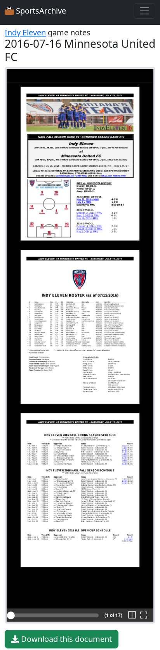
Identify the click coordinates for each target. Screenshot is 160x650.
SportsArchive (40, 10)
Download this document (65, 639)
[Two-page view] (132, 615)
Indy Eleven (25, 32)
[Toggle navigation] (144, 11)
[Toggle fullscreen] (144, 615)
